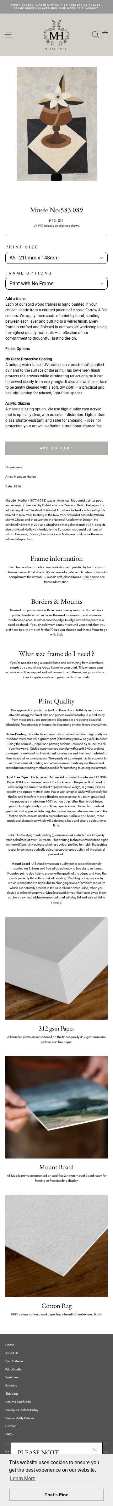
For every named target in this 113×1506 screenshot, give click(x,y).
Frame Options (28, 273)
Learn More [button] (22, 1478)
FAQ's (9, 1434)
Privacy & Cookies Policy (21, 1410)
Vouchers (12, 1377)
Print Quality (13, 1369)
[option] (56, 6)
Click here (89, 577)
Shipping (11, 1393)
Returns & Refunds (18, 1401)
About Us (11, 1353)
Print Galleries (14, 1361)
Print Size (22, 247)
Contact (10, 1426)
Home (9, 1345)
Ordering (11, 1385)
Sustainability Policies (20, 1418)
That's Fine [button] (56, 1494)
